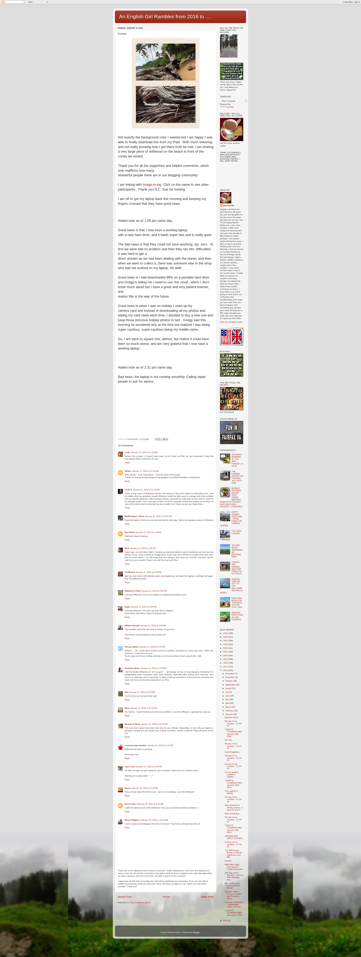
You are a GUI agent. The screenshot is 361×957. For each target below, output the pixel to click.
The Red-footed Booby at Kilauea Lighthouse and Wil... (233, 853)
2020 (225, 656)
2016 (225, 670)
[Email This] (156, 439)
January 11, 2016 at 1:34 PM (148, 532)
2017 (225, 667)
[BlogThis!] (158, 439)
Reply (127, 463)
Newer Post (125, 896)
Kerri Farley (130, 804)
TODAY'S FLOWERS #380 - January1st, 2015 (234, 912)
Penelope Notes (132, 668)
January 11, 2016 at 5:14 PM (152, 647)
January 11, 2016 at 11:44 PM (154, 724)
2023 (225, 644)
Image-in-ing (152, 184)
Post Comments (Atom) (140, 903)
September (230, 685)
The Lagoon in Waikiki (231, 792)
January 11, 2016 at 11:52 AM (146, 490)
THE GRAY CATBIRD (236, 532)
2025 (225, 637)
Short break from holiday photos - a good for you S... (234, 807)
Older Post (207, 896)
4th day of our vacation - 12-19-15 (233, 819)
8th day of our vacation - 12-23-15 (233, 746)
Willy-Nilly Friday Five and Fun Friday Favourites (234, 866)
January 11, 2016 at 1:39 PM (143, 548)
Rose (127, 708)
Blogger (196, 932)
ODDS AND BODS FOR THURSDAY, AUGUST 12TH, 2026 (237, 602)
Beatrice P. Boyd (132, 724)
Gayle (127, 607)
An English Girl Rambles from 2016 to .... (165, 16)
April (227, 703)
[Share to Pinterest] (166, 439)
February (229, 711)
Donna (128, 788)
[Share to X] (161, 439)
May (227, 699)
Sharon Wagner (132, 820)
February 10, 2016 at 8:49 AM (150, 804)
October (229, 681)
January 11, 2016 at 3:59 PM (144, 607)
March (228, 707)
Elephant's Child (132, 591)
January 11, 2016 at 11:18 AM (144, 452)
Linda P (128, 490)
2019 (225, 659)
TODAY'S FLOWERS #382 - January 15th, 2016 (234, 829)
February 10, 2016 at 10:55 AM (154, 820)
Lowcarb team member (135, 745)
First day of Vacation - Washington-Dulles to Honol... (234, 904)
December (230, 674)
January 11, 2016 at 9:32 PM (142, 692)
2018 (225, 663)
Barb (127, 548)
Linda (127, 452)
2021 (225, 652)
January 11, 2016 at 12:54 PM (158, 516)
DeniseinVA (228, 205)
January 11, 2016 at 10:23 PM (143, 708)
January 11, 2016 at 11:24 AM (145, 471)
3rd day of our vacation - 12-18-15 (233, 844)
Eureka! (228, 861)
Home (166, 896)
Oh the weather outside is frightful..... (232, 774)
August (228, 688)
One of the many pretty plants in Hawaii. (232, 885)
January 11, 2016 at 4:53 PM (153, 626)
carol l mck (130, 767)
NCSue (128, 471)
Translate (230, 107)
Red (126, 692)
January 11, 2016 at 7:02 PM (153, 668)
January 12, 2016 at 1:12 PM (160, 745)
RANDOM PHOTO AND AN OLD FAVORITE (237, 616)
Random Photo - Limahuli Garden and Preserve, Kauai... (233, 895)
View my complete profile (231, 322)
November (230, 677)
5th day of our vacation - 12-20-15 (233, 799)
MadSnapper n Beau (134, 516)
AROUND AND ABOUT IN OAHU (233, 837)
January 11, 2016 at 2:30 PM (154, 591)
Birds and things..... (233, 814)
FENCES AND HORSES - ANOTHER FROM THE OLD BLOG (237, 568)
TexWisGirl (130, 572)
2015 (225, 921)
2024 (225, 641)
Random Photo (231, 717)
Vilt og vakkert (131, 647)
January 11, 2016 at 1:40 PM (148, 572)
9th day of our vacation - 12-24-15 (233, 723)
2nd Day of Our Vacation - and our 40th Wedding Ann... (234, 876)
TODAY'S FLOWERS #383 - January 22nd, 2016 (234, 783)
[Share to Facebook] (164, 439)
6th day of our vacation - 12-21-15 (233, 766)
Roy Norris (130, 532)
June (227, 696)
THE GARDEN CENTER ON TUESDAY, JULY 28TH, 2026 (237, 477)
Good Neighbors (232, 752)
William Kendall (132, 626)
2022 (225, 648)
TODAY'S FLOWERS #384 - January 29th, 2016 (234, 732)
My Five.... (229, 740)
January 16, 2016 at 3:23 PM (145, 788)
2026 (225, 633)
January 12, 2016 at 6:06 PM (149, 767)
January (229, 714)
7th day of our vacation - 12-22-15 (233, 758)
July (227, 692)
